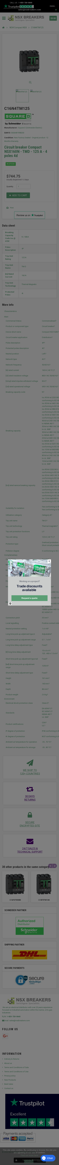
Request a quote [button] (29, 598)
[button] (49, 561)
